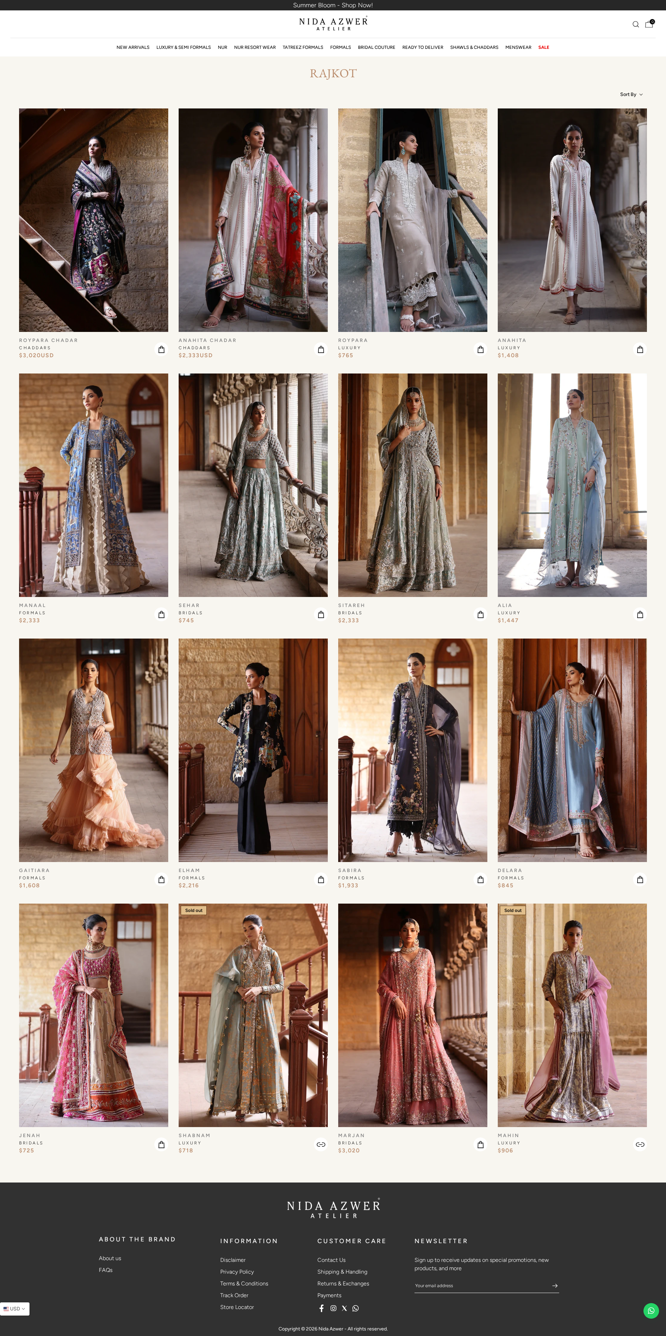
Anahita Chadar (208, 340)
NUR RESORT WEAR (255, 47)
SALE (543, 47)
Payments (329, 1295)
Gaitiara (34, 870)
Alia (505, 605)
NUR (222, 47)
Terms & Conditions (244, 1283)
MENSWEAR (518, 47)
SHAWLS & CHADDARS (474, 47)
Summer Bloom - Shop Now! (333, 5)
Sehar (189, 605)
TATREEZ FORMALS (303, 47)
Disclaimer (233, 1260)
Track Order (234, 1295)
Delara (510, 870)
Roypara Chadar (48, 340)
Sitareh (352, 605)
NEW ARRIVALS (133, 47)
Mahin (509, 1136)
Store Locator (237, 1307)
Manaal (32, 605)
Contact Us (331, 1260)
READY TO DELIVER (422, 47)
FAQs (105, 1270)
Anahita (512, 340)
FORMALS (340, 47)
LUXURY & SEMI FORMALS (183, 47)
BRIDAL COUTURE (376, 47)
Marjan (351, 1136)
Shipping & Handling (342, 1271)
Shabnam (195, 1136)
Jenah (30, 1136)
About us (110, 1258)
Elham (189, 870)
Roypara (353, 340)
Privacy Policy (237, 1271)
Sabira (350, 870)
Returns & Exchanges (343, 1283)
